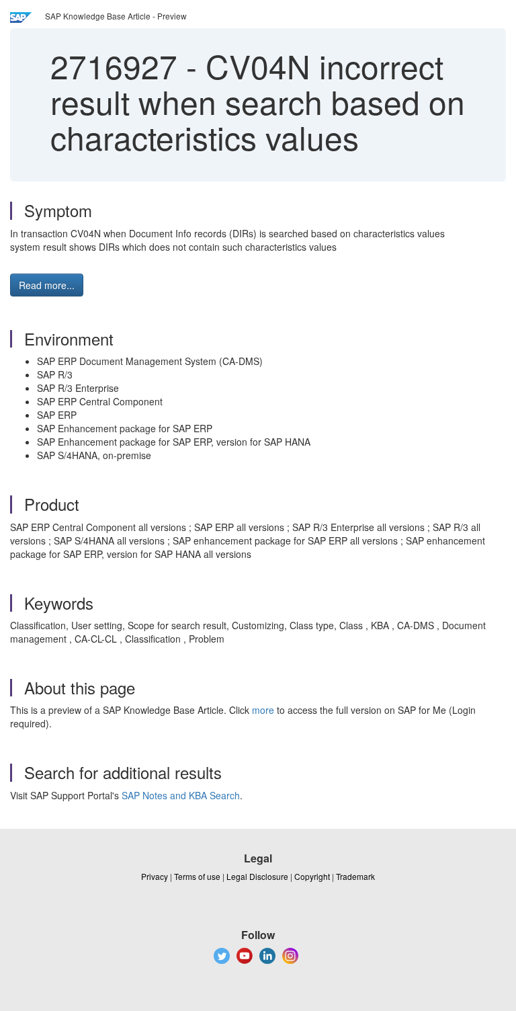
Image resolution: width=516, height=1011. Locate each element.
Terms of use (197, 876)
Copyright (312, 876)
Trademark (355, 876)
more (263, 710)
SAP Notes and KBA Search (181, 795)
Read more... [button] (47, 285)
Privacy (154, 876)
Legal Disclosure (257, 876)
